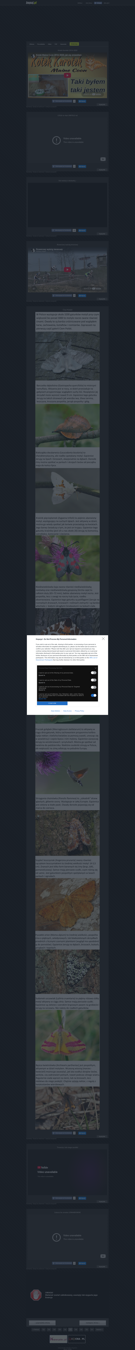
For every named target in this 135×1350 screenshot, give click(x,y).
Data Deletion (55, 711)
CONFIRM (52, 703)
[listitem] (67, 668)
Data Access (67, 711)
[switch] (93, 672)
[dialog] (67, 675)
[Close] (104, 639)
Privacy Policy (79, 711)
